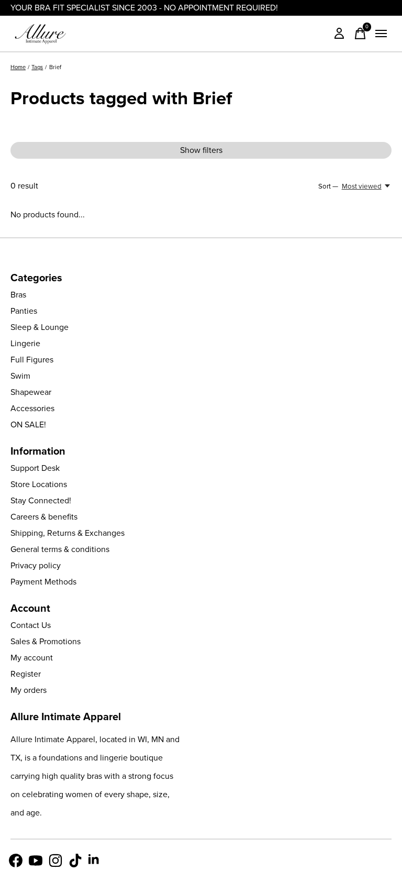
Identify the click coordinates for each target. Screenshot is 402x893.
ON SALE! (28, 424)
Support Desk (35, 468)
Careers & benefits (43, 517)
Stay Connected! (40, 500)
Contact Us (30, 625)
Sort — (328, 186)
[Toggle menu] (381, 33)
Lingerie (25, 343)
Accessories (32, 408)
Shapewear (30, 392)
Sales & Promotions (45, 641)
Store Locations (38, 484)
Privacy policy (35, 565)
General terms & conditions (59, 549)
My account (31, 658)
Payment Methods (43, 582)
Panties (23, 311)
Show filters (201, 150)
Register (25, 674)
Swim (20, 376)
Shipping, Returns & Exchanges (67, 533)
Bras (18, 295)
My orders (28, 690)
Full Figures (31, 360)
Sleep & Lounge (39, 327)
